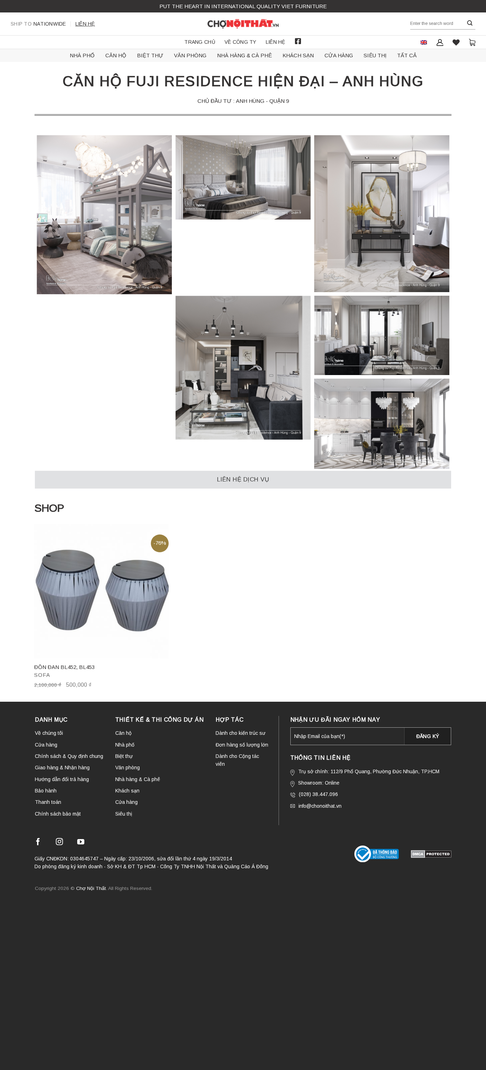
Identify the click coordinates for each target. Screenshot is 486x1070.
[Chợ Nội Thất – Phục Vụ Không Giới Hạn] (243, 24)
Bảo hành (46, 791)
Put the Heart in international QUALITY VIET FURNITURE (243, 6)
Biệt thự (150, 55)
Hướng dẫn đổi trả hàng (62, 779)
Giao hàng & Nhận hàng (62, 767)
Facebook (298, 41)
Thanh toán (48, 802)
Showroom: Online (318, 783)
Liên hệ (85, 24)
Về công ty (240, 42)
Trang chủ (199, 42)
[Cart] (472, 42)
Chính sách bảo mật (58, 814)
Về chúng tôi (49, 733)
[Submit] (470, 23)
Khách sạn (298, 55)
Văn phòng (190, 55)
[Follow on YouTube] (80, 843)
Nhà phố (82, 55)
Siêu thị (375, 55)
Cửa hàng (338, 55)
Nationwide (38, 24)
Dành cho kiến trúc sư (240, 733)
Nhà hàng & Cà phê (244, 55)
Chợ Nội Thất (91, 888)
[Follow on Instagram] (59, 843)
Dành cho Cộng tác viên (237, 760)
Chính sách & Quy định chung (69, 756)
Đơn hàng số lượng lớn (242, 745)
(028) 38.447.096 (318, 794)
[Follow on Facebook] (38, 843)
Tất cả (407, 55)
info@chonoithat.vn (320, 806)
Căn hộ (115, 55)
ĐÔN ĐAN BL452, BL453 (64, 667)
